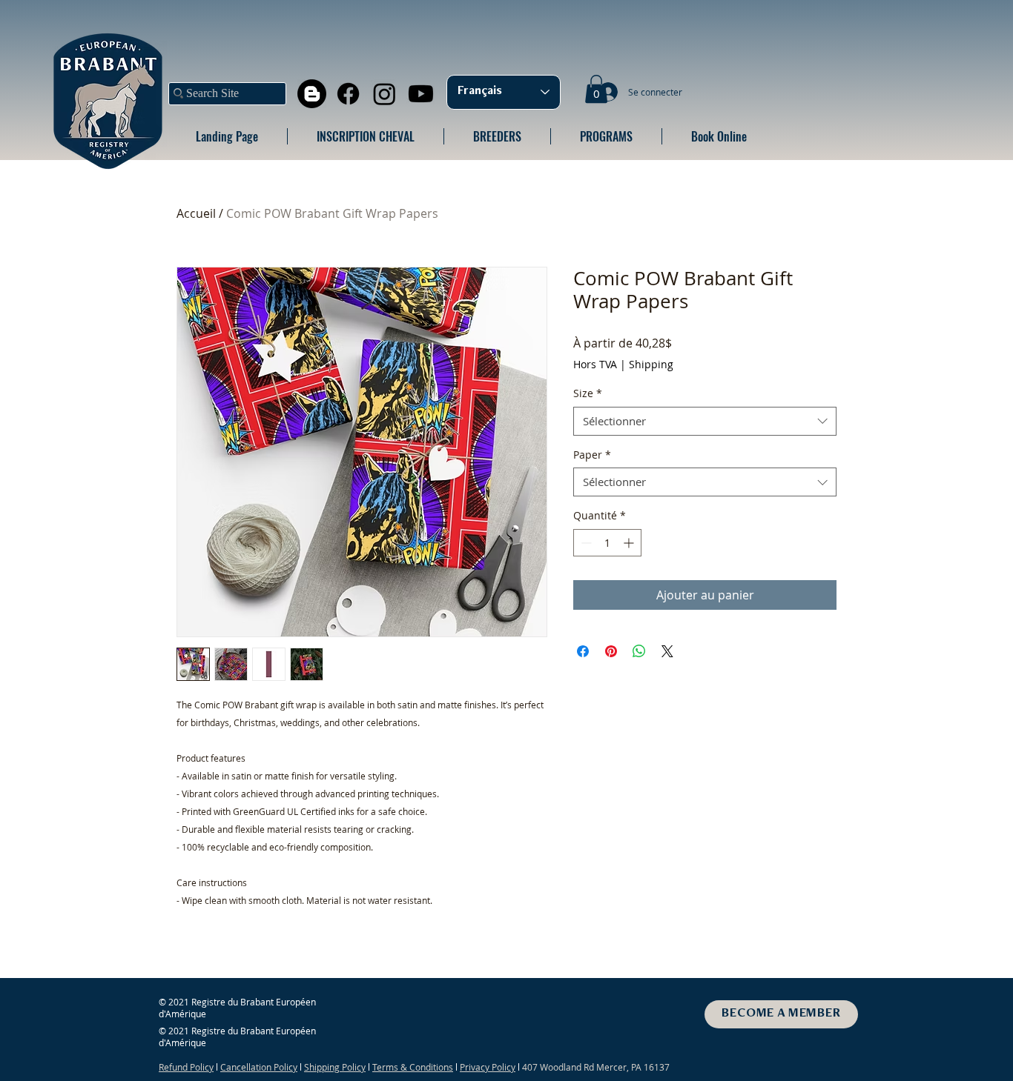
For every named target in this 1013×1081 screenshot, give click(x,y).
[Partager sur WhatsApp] (639, 651)
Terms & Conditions (412, 1067)
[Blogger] (311, 93)
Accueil (196, 213)
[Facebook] (348, 93)
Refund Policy (186, 1067)
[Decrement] (584, 543)
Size (587, 393)
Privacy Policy (487, 1067)
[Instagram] (384, 93)
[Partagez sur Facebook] (583, 651)
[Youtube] (420, 93)
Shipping (651, 364)
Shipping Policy (335, 1067)
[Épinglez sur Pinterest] (611, 651)
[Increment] (630, 543)
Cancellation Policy (258, 1067)
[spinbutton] (607, 543)
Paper (592, 455)
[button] (596, 89)
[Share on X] (667, 651)
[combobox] (705, 421)
